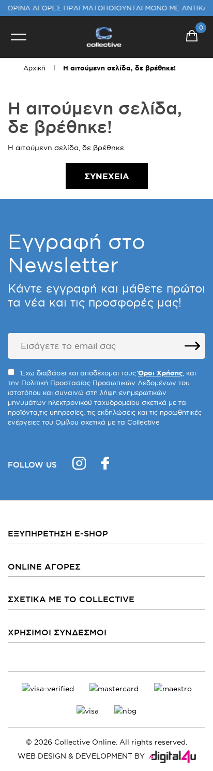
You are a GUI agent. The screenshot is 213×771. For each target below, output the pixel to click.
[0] (191, 37)
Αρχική (34, 67)
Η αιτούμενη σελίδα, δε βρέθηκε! (119, 68)
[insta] (79, 465)
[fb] (105, 465)
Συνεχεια (106, 176)
